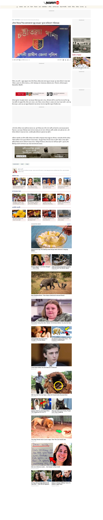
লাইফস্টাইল (44, 6)
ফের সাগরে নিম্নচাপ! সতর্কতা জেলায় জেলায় (63, 219)
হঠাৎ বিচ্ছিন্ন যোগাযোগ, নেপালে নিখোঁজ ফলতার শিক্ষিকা (32, 188)
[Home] (51, 2)
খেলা (40, 6)
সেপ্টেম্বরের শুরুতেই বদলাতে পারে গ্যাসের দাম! (48, 219)
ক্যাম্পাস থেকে (56, 6)
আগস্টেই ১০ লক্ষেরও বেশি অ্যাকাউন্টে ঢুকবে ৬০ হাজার (18, 203)
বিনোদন (35, 6)
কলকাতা (21, 6)
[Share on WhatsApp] (68, 60)
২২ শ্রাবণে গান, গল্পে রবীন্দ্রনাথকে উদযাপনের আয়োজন (47, 204)
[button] (86, 7)
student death (16, 164)
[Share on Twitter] (65, 60)
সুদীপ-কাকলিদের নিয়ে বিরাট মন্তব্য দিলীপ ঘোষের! (48, 187)
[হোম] (17, 7)
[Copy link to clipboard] (70, 60)
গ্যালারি (69, 6)
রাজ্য (25, 6)
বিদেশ (31, 6)
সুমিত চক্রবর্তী (16, 60)
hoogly (27, 164)
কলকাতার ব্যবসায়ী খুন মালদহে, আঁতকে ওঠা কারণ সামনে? (19, 187)
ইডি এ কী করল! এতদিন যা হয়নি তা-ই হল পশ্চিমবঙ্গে (33, 203)
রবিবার (77, 6)
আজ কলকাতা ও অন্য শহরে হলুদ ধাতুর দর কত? (33, 219)
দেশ (28, 6)
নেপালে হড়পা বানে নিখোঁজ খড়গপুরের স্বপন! (63, 187)
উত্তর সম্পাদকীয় (63, 6)
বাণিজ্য (50, 6)
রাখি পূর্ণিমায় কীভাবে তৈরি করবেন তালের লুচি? (18, 219)
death (22, 164)
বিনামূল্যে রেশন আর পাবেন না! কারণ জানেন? (64, 203)
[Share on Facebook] (63, 60)
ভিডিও (73, 6)
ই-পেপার (81, 6)
